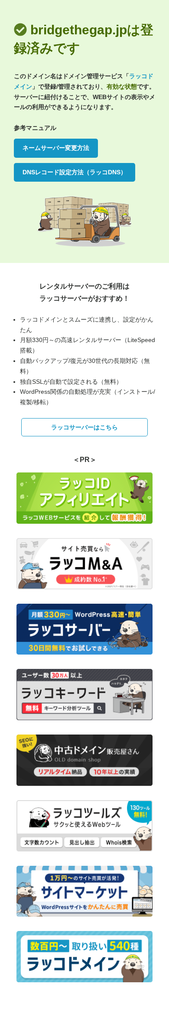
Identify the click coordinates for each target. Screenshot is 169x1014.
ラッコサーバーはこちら (84, 427)
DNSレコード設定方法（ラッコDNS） (75, 172)
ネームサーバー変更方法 (56, 147)
